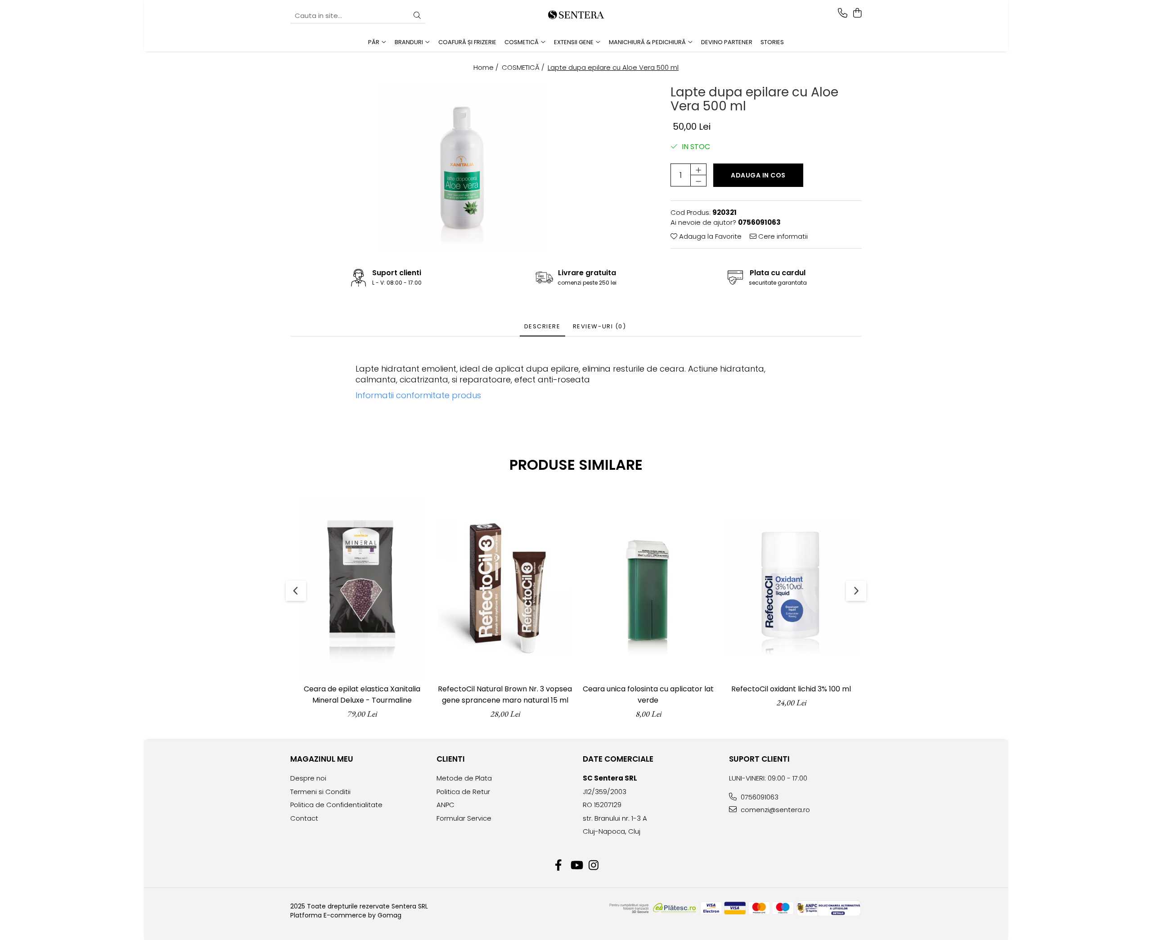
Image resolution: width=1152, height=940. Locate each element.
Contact (304, 818)
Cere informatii (782, 236)
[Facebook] (559, 866)
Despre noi (308, 778)
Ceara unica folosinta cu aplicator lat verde (648, 694)
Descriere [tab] (542, 326)
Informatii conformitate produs (418, 395)
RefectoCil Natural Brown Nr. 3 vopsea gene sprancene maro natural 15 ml (505, 694)
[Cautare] (417, 16)
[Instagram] (594, 866)
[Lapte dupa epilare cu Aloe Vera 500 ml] (462, 167)
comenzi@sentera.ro (774, 809)
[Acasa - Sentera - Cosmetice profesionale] (576, 16)
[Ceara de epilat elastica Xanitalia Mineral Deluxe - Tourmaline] (362, 588)
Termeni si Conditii (320, 791)
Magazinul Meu (321, 759)
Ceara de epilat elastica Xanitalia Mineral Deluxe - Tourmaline (362, 694)
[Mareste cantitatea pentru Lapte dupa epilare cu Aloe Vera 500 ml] (698, 169)
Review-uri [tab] (599, 326)
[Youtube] (576, 866)
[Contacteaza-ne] (842, 13)
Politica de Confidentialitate (336, 804)
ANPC (445, 804)
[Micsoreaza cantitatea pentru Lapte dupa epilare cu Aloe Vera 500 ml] (698, 180)
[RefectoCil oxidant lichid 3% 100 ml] (791, 588)
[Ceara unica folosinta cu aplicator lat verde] (648, 588)
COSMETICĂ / (524, 67)
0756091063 (758, 797)
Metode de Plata (464, 778)
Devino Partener (726, 42)
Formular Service (463, 818)
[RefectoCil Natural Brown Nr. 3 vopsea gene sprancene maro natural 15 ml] (505, 588)
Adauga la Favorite (709, 236)
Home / (486, 67)
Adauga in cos (758, 175)
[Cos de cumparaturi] (857, 13)
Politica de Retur (463, 791)
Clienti (450, 759)
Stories (772, 42)
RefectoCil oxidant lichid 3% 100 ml (791, 689)
